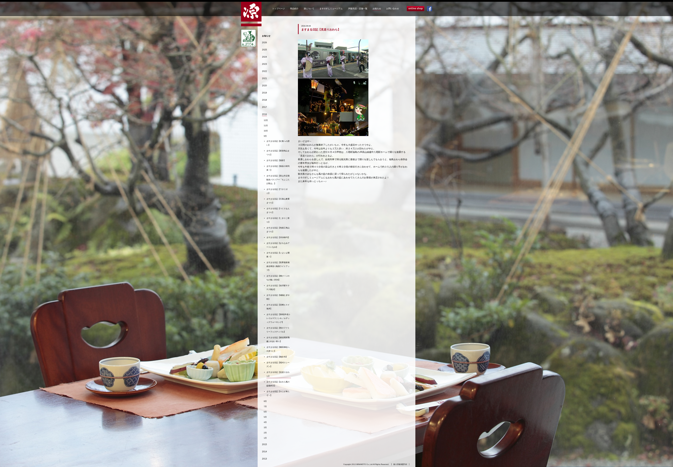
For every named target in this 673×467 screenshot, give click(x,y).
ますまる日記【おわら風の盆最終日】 (278, 384)
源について (309, 8)
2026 (264, 42)
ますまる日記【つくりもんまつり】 (278, 210)
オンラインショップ (415, 8)
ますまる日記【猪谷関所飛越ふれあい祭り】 (278, 339)
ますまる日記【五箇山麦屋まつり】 (278, 201)
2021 (264, 78)
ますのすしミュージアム (331, 8)
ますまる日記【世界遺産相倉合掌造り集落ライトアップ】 (278, 266)
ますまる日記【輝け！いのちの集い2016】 (278, 278)
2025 (264, 49)
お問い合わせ (392, 8)
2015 (264, 444)
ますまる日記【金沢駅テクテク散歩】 (278, 287)
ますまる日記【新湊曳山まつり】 (278, 153)
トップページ (278, 8)
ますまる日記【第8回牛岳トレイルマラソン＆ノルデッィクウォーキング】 (278, 318)
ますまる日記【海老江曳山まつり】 (278, 230)
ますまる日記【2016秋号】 (278, 237)
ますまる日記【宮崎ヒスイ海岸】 (278, 307)
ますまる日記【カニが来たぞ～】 (278, 393)
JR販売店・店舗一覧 (357, 8)
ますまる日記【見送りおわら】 (278, 374)
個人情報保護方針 (400, 464)
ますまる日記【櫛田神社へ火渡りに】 (278, 349)
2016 (264, 114)
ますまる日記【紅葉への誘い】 (278, 143)
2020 (264, 85)
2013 (264, 459)
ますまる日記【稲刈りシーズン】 (278, 364)
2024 (264, 57)
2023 (264, 64)
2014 (264, 451)
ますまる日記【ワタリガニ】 (277, 191)
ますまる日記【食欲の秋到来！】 (278, 168)
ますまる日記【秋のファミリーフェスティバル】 (278, 330)
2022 (264, 71)
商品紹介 (294, 8)
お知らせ (377, 8)
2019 (264, 93)
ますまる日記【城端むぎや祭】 (278, 297)
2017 (264, 107)
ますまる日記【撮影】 (276, 160)
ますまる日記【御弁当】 (277, 357)
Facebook (429, 8)
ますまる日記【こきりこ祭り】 (278, 220)
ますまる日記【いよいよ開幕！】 (278, 255)
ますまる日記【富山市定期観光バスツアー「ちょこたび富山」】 (278, 179)
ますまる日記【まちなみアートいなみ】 (278, 245)
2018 (264, 100)
